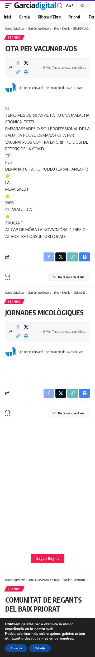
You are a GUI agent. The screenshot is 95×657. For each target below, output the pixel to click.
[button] (9, 5)
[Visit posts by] (10, 87)
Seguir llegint (47, 558)
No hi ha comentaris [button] (71, 277)
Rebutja (40, 648)
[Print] (26, 72)
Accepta (16, 648)
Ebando (14, 37)
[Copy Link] (18, 72)
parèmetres (63, 638)
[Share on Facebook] (18, 63)
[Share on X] (26, 63)
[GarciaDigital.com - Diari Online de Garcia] (35, 5)
